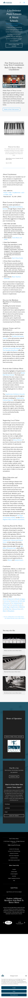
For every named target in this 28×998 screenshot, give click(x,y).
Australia (14, 876)
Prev (3, 922)
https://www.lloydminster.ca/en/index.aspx (13, 192)
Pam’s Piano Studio (17, 258)
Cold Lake (22, 601)
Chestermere (14, 601)
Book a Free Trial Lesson (14, 45)
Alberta (10, 560)
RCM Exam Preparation (14, 855)
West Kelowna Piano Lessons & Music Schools (12, 693)
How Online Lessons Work (14, 860)
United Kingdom (14, 873)
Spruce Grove (17, 609)
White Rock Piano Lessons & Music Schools (12, 671)
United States (14, 871)
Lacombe (14, 605)
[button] (26, 975)
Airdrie (5, 599)
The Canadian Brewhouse (10, 350)
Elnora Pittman (17, 440)
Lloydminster (14, 607)
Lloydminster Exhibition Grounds (15, 394)
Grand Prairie (7, 605)
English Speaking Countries (14, 878)
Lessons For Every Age (14, 849)
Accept (14, 987)
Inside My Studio (14, 857)
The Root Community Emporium (12, 348)
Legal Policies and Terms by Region (14, 891)
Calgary (23, 599)
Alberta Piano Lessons (10, 23)
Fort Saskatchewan (16, 603)
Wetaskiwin (11, 611)
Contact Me (14, 776)
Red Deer (9, 609)
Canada (14, 869)
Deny (14, 991)
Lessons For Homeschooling (14, 851)
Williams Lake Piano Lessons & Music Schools (12, 650)
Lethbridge (6, 607)
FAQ (14, 880)
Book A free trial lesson (14, 736)
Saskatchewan (19, 560)
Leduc (20, 605)
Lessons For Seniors (14, 853)
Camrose (6, 601)
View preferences (14, 995)
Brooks (17, 599)
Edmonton (7, 603)
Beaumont (11, 599)
